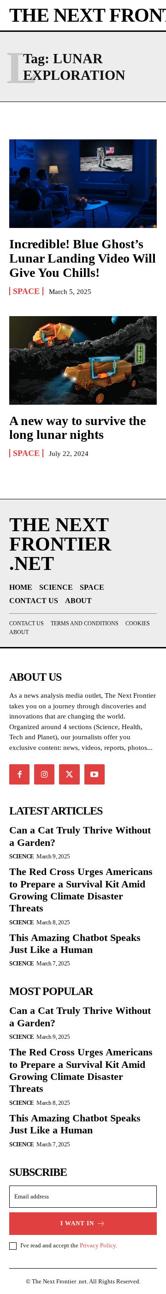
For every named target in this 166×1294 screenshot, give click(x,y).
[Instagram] (44, 774)
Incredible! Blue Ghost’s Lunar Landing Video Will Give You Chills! (82, 258)
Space (26, 291)
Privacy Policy (98, 1245)
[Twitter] (69, 774)
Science (21, 856)
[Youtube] (94, 774)
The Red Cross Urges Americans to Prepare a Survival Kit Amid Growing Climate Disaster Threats (81, 890)
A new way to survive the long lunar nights (77, 427)
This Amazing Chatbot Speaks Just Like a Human (75, 943)
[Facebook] (19, 774)
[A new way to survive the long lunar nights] (83, 360)
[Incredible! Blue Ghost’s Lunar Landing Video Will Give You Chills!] (83, 183)
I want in (77, 1223)
